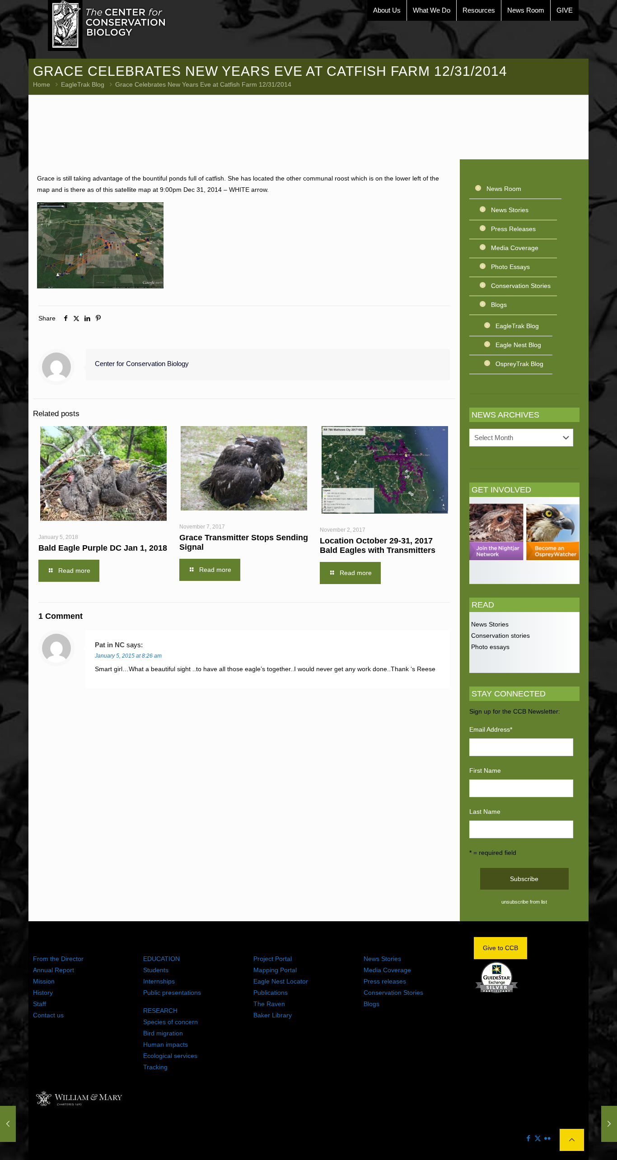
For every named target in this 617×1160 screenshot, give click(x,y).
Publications (270, 992)
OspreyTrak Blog (519, 363)
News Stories (509, 209)
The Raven (269, 1003)
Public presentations (172, 992)
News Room (503, 188)
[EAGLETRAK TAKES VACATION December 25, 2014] (8, 1124)
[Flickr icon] (547, 1138)
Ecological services (170, 1055)
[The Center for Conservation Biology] (107, 25)
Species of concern (170, 1021)
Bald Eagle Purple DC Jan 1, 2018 (102, 547)
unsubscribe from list (524, 902)
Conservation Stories (521, 285)
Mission (44, 981)
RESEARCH (160, 1010)
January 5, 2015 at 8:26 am (128, 656)
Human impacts (165, 1044)
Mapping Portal (275, 970)
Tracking (155, 1067)
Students (155, 970)
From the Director (58, 958)
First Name (485, 770)
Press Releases (513, 228)
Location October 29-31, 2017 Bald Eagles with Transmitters (377, 545)
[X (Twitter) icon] (537, 1138)
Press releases (385, 981)
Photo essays (489, 646)
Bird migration (163, 1033)
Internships (159, 981)
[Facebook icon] (528, 1138)
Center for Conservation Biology (142, 363)
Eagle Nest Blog (518, 344)
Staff (39, 1003)
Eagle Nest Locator (280, 981)
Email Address (490, 729)
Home (41, 84)
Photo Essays (510, 266)
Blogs (499, 304)
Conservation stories (499, 635)
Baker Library (272, 1015)
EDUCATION (161, 958)
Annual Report (53, 970)
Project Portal (272, 958)
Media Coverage (514, 247)
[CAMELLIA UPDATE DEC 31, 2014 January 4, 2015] (609, 1124)
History (43, 992)
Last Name (484, 811)
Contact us (48, 1015)
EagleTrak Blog (82, 84)
